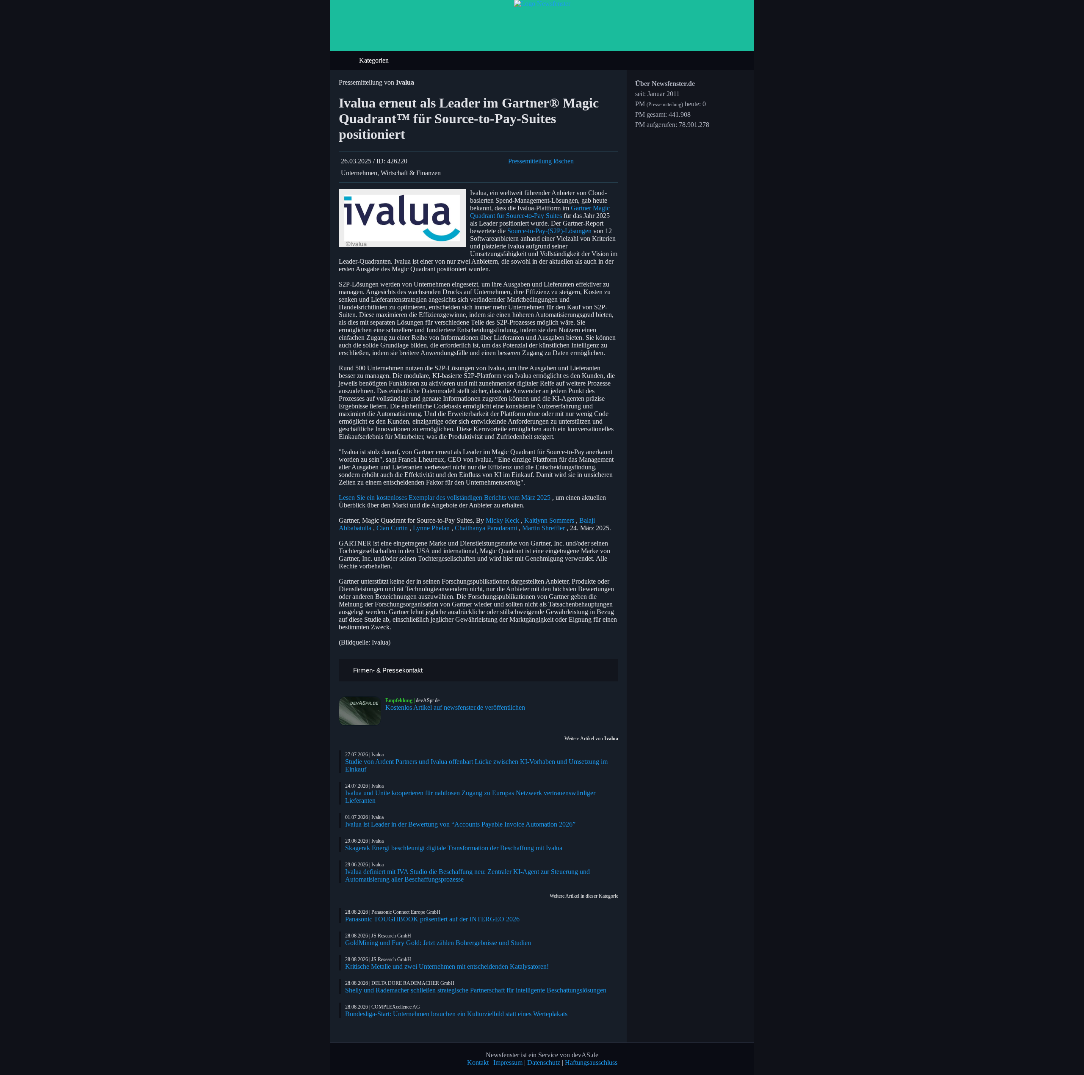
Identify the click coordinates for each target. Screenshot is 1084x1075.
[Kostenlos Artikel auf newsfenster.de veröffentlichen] (362, 711)
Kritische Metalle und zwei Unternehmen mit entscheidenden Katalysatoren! (447, 966)
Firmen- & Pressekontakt (387, 670)
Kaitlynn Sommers (549, 520)
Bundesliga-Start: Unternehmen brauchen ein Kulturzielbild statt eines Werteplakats (456, 1013)
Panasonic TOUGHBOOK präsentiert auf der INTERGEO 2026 (432, 919)
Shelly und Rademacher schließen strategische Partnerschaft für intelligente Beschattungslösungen (475, 990)
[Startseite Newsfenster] (542, 3)
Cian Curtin (392, 528)
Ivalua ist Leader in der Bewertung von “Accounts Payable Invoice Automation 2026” (460, 824)
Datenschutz (543, 1062)
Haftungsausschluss (591, 1062)
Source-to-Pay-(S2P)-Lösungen (549, 230)
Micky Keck (502, 520)
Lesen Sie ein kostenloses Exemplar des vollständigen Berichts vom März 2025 (444, 497)
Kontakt (478, 1062)
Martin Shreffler (543, 528)
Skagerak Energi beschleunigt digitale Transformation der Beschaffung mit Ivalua (453, 848)
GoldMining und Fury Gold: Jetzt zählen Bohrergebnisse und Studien (438, 942)
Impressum (508, 1062)
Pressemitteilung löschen (541, 161)
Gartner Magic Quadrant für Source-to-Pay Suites (540, 211)
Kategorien (374, 60)
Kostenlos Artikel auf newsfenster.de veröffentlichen (455, 707)
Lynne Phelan (431, 528)
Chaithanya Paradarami (486, 528)
